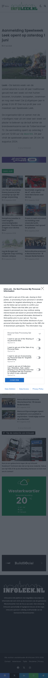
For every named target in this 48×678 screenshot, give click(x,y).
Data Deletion (10, 389)
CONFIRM (14, 380)
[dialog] (24, 339)
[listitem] (24, 333)
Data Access (24, 389)
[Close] (43, 289)
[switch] (38, 339)
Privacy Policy (38, 389)
